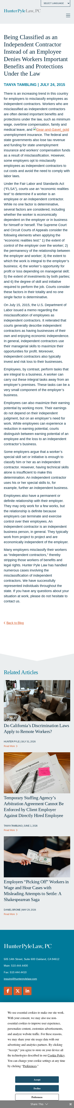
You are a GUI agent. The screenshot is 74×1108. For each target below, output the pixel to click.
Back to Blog (15, 623)
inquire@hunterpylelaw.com (20, 978)
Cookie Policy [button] (56, 1055)
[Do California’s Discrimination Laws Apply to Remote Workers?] (37, 720)
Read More (9, 746)
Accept (37, 1079)
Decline (37, 1088)
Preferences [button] (30, 1066)
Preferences (37, 1097)
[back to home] (22, 12)
